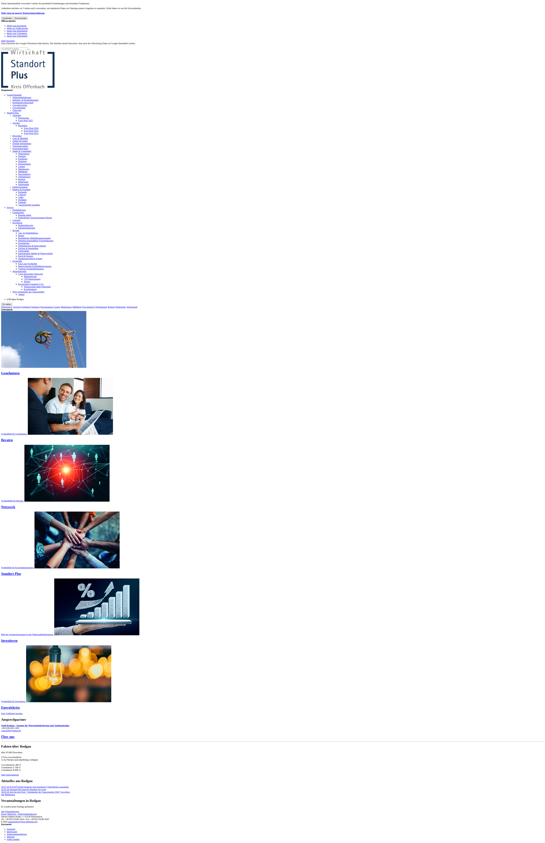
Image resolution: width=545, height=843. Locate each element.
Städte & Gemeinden (21, 151)
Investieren (17, 223)
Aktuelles (16, 115)
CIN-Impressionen (32, 279)
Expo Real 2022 (31, 133)
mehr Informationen (10, 775)
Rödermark (23, 182)
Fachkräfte (17, 261)
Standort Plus (13, 113)
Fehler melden (13, 839)
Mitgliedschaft (30, 276)
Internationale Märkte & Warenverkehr (35, 253)
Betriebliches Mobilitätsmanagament (34, 238)
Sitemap (10, 837)
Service (10, 207)
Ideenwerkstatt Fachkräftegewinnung (34, 266)
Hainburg (22, 161)
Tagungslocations (20, 146)
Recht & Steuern (25, 256)
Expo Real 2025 (25, 120)
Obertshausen (24, 177)
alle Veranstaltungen (10, 811)
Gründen (16, 220)
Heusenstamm (24, 164)
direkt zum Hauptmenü (17, 31)
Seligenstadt (23, 184)
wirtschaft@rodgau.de (11, 730)
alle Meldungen (8, 794)
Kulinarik (22, 192)
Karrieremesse (30, 289)
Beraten (15, 230)
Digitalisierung (19, 210)
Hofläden (22, 200)
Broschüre (17, 136)
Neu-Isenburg (24, 174)
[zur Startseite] (27, 87)
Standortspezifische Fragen (30, 258)
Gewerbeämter (19, 108)
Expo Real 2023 (31, 131)
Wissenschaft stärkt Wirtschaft (37, 287)
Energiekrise (23, 243)
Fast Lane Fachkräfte (27, 264)
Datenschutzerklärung (16, 834)
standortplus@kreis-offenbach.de (22, 822)
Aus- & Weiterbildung (28, 233)
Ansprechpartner (14, 95)
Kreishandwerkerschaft (22, 102)
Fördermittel (23, 251)
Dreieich (22, 156)
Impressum (12, 831)
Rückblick (22, 125)
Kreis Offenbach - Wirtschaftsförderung (19, 814)
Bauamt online (24, 215)
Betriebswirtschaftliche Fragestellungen (35, 241)
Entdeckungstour (20, 187)
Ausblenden (7, 18)
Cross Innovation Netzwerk (30, 274)
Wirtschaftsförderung (21, 97)
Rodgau (21, 179)
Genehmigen (18, 212)
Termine (16, 123)
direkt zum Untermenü (17, 33)
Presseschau (23, 118)
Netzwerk (16, 110)
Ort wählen (6, 304)
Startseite (11, 829)
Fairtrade (22, 202)
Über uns (7, 737)
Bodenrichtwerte (25, 225)
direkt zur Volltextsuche (17, 28)
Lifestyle (22, 194)
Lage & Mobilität (20, 138)
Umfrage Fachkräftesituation (31, 269)
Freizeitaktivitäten (20, 148)
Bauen (21, 235)
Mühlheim (22, 171)
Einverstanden (21, 18)
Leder (20, 197)
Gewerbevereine (19, 105)
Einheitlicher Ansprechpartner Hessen (35, 218)
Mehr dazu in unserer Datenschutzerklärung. (23, 13)
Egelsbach (22, 159)
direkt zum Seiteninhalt (17, 36)
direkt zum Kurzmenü (16, 26)
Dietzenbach (23, 154)
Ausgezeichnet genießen (29, 205)
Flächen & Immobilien (28, 248)
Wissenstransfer (19, 271)
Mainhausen (23, 169)
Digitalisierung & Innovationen (32, 246)
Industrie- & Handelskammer (25, 100)
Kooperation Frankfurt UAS (31, 284)
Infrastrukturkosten (26, 228)
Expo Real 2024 (31, 128)
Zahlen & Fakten (20, 141)
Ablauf (21, 294)
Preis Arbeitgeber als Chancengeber (28, 292)
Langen (21, 166)
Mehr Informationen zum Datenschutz (18, 46)
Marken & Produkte (21, 189)
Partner (27, 281)
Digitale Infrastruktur (21, 143)
